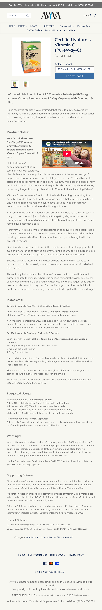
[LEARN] (34, 26)
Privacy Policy (76, 554)
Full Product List (37, 554)
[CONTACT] (49, 26)
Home (21, 554)
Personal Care (83, 26)
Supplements (66, 26)
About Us (68, 30)
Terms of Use (57, 554)
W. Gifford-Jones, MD (63, 537)
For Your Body (33, 30)
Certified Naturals (34, 537)
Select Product (63, 63)
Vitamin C (48, 537)
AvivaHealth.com (57, 572)
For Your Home (52, 30)
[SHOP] (21, 26)
